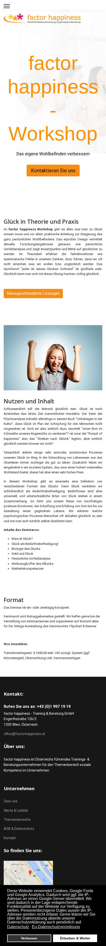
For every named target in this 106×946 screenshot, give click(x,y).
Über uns (11, 801)
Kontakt (10, 838)
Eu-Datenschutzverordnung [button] (56, 927)
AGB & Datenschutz (19, 829)
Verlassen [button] (29, 938)
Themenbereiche (17, 820)
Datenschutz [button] (18, 927)
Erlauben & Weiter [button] (75, 938)
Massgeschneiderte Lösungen (33, 293)
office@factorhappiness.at (24, 734)
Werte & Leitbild (16, 810)
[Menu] (7, 6)
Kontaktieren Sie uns (53, 170)
